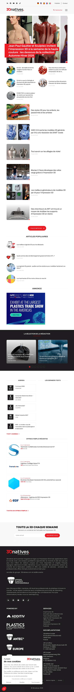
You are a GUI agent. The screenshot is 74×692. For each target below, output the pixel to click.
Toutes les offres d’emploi (17, 511)
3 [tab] (35, 367)
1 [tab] (30, 367)
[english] (41, 3)
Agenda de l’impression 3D (52, 618)
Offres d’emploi (48, 620)
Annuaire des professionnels (53, 614)
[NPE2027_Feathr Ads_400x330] (26, 324)
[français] (47, 3)
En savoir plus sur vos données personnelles (15, 676)
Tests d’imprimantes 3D (51, 616)
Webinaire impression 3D (51, 624)
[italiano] (50, 3)
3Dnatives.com (26, 572)
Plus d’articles (36, 228)
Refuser (8, 682)
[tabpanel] (21, 351)
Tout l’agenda (12, 434)
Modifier (22, 682)
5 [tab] (41, 367)
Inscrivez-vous (52, 535)
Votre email (20, 535)
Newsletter (46, 622)
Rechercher (58, 10)
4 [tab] (38, 367)
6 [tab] (44, 367)
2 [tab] (32, 367)
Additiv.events (38, 572)
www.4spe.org (33, 594)
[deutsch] (38, 3)
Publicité (57, 3)
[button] (4, 688)
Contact (65, 3)
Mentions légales (50, 680)
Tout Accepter (36, 682)
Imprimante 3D (48, 612)
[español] (44, 3)
